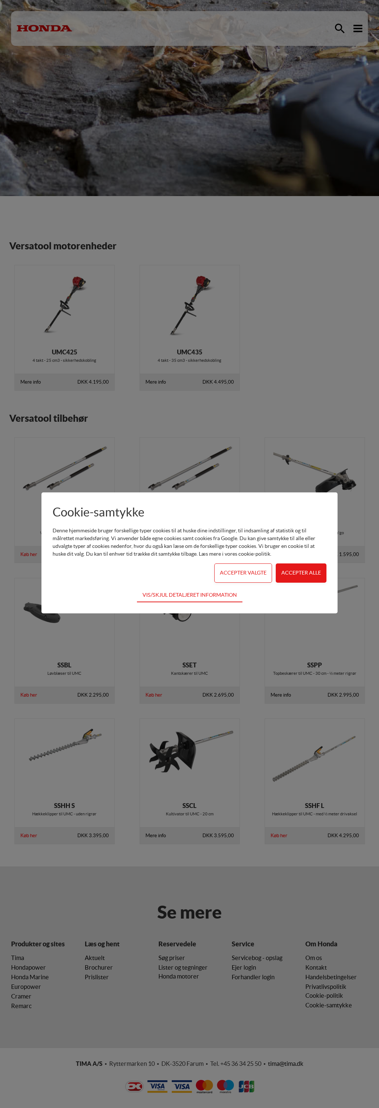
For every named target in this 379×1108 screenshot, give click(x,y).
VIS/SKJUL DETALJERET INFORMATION (189, 595)
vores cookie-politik (247, 554)
